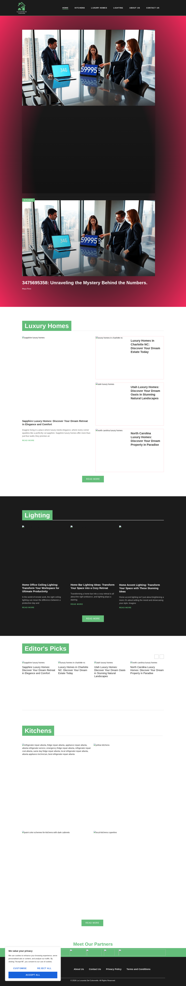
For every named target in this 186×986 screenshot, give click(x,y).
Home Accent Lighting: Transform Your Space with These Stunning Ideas (139, 588)
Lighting (118, 8)
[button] (162, 657)
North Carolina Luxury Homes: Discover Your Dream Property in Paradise (111, 670)
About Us (134, 8)
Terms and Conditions (138, 969)
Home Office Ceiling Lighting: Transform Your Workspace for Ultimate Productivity (40, 588)
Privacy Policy (113, 969)
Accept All (33, 975)
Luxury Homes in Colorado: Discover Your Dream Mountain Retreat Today (145, 670)
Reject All (44, 968)
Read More (28, 440)
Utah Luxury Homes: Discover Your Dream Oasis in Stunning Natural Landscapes (73, 672)
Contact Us (152, 8)
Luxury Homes (99, 8)
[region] (33, 964)
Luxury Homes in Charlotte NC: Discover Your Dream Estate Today (37, 670)
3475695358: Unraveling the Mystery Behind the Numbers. (84, 282)
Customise (20, 968)
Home (65, 8)
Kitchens (80, 8)
